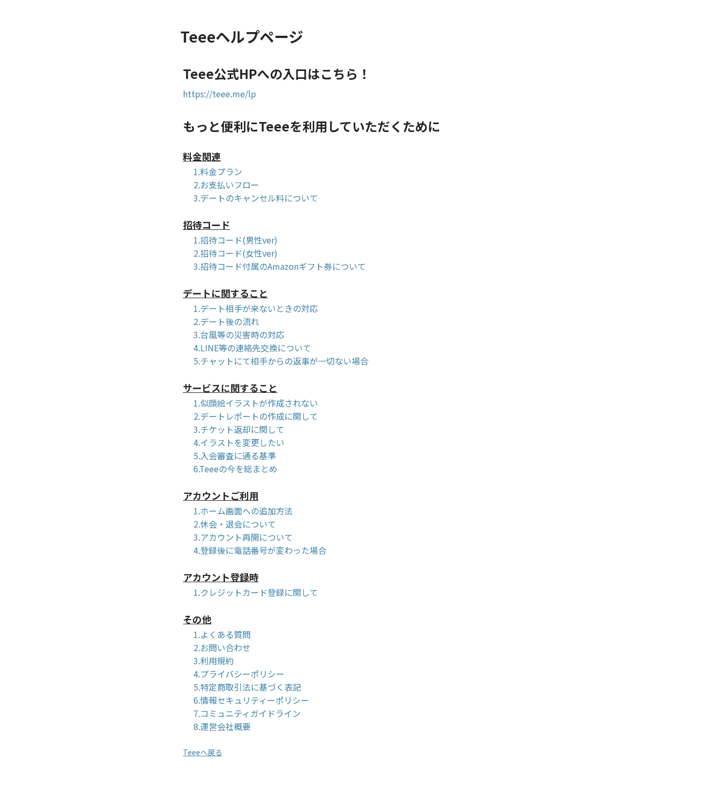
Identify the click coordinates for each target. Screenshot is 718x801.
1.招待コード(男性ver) (235, 241)
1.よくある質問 (222, 635)
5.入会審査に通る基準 (234, 456)
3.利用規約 (213, 661)
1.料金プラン (217, 172)
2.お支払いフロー (226, 185)
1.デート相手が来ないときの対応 (255, 309)
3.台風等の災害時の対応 (238, 335)
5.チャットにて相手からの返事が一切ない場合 (280, 362)
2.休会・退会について (234, 525)
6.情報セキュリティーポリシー (251, 701)
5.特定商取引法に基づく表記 (247, 688)
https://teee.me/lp (219, 94)
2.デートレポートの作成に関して (255, 417)
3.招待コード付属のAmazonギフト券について (279, 267)
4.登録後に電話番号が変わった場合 (259, 551)
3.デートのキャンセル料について (255, 199)
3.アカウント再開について (243, 538)
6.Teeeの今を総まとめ (235, 469)
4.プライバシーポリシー (238, 675)
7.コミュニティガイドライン (247, 714)
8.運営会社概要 (222, 727)
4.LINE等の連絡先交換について (252, 348)
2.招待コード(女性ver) (235, 254)
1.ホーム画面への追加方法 (243, 511)
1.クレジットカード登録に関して (255, 593)
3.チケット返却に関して (238, 430)
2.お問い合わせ (222, 648)
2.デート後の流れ (226, 322)
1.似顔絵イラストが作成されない (255, 404)
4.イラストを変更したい (238, 443)
